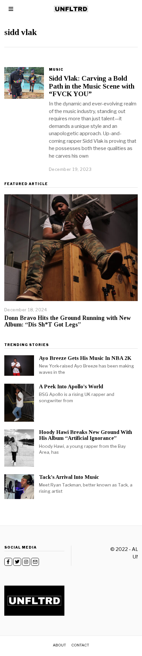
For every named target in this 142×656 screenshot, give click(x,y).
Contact (80, 645)
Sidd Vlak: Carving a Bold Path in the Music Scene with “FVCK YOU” (91, 85)
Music (56, 69)
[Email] (35, 562)
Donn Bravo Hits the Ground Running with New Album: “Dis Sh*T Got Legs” (67, 321)
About (59, 645)
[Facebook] (8, 562)
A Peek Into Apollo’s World (71, 386)
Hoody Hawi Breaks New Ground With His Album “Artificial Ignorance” (85, 435)
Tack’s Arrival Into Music (69, 477)
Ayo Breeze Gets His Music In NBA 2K (85, 358)
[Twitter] (17, 562)
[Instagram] (26, 562)
